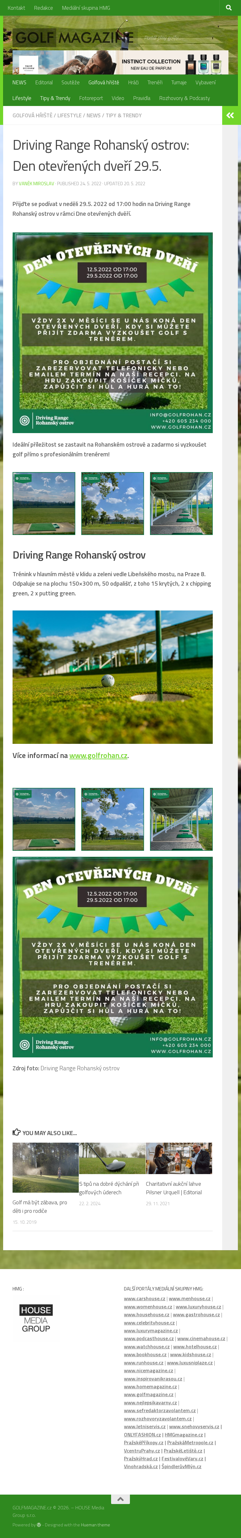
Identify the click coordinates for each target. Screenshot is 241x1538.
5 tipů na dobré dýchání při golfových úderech (109, 1187)
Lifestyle (21, 98)
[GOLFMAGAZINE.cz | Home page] (75, 37)
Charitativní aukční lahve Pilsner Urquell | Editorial (174, 1187)
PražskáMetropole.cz (190, 1442)
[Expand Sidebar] (230, 115)
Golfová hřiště (103, 82)
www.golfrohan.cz (98, 755)
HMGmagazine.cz (184, 1434)
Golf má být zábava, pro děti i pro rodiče (40, 1206)
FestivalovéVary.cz (182, 1458)
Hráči (133, 82)
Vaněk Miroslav (36, 183)
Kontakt (16, 8)
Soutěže (71, 82)
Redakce (43, 8)
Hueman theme (95, 1524)
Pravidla (141, 98)
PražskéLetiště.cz (183, 1450)
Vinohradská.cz (141, 1466)
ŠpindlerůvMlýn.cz (181, 1466)
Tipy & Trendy (55, 98)
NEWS (19, 82)
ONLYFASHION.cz (142, 1434)
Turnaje (179, 82)
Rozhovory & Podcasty (184, 98)
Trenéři (155, 82)
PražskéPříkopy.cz (143, 1442)
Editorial (44, 82)
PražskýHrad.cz (141, 1458)
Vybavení (205, 82)
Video (118, 98)
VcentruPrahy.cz (142, 1450)
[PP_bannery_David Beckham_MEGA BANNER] (120, 64)
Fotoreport (91, 98)
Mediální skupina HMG (86, 8)
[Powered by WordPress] (39, 1525)
